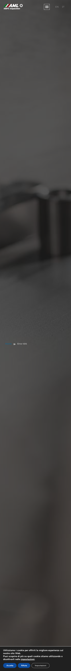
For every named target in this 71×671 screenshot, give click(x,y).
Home (8, 343)
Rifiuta (24, 665)
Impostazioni (40, 665)
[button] (47, 7)
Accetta (9, 665)
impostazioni (28, 659)
